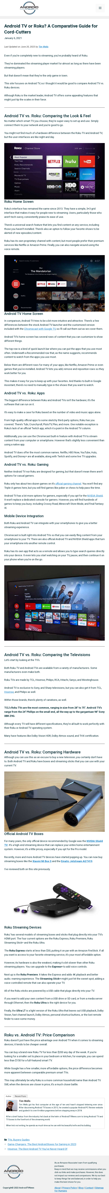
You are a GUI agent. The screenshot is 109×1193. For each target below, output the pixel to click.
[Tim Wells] (11, 1110)
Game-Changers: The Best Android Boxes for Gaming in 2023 (42, 1144)
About (57, 1187)
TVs (10, 1139)
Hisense (9, 691)
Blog (81, 1187)
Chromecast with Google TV (39, 328)
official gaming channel (68, 483)
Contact (89, 1187)
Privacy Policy (69, 1187)
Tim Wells (43, 46)
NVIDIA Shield (95, 495)
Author (8, 1096)
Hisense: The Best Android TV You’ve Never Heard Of (37, 1148)
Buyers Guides (21, 1139)
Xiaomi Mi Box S (42, 861)
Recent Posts (20, 1096)
